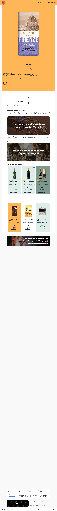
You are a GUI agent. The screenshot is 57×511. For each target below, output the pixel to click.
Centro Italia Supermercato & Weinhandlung (13, 492)
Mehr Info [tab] (19, 99)
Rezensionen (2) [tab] (20, 104)
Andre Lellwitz (44, 491)
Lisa (31, 491)
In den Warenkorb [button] (16, 230)
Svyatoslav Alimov (23, 491)
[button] (55, 509)
